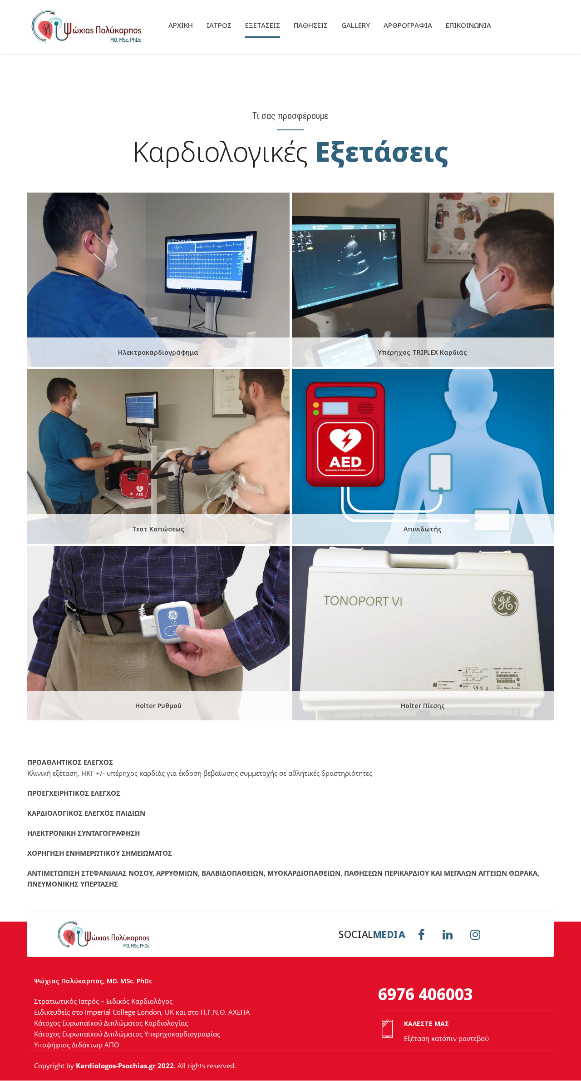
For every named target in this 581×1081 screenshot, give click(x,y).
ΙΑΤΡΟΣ (219, 25)
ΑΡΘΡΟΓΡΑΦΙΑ (408, 25)
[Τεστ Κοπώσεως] (159, 458)
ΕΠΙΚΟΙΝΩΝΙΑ (468, 25)
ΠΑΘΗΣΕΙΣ (311, 25)
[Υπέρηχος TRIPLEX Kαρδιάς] (424, 282)
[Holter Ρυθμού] (159, 635)
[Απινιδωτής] (424, 458)
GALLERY (355, 25)
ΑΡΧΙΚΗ (180, 25)
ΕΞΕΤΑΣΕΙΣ (262, 25)
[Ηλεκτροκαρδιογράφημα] (159, 282)
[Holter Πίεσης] (424, 635)
